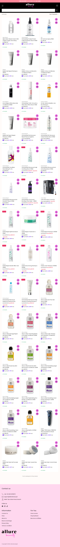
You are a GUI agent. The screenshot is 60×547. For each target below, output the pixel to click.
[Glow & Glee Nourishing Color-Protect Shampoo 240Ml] (49, 386)
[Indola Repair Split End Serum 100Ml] (11, 219)
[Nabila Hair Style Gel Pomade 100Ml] (11, 450)
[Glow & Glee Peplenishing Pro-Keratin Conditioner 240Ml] (30, 386)
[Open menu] (2, 5)
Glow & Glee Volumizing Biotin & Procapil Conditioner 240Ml (29, 334)
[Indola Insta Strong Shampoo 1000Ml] (30, 253)
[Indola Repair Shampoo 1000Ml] (49, 219)
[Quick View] (18, 22)
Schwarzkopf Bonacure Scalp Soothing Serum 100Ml (29, 168)
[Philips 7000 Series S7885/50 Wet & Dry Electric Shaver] (49, 418)
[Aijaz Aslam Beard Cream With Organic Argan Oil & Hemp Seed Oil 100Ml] (11, 26)
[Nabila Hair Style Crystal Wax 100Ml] (30, 450)
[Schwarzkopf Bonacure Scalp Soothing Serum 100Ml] (30, 155)
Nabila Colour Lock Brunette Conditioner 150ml (29, 71)
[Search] (56, 10)
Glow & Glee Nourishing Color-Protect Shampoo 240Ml (49, 398)
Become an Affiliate (36, 518)
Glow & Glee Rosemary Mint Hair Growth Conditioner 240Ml (30, 366)
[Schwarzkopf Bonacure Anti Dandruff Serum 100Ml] (11, 187)
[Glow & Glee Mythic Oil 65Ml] (30, 418)
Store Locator (34, 513)
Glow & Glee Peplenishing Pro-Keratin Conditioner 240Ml (30, 398)
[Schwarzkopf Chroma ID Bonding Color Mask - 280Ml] (30, 187)
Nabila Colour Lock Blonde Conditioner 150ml (48, 71)
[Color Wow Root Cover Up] (49, 187)
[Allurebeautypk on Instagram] (5, 506)
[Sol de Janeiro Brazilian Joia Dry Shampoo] (49, 91)
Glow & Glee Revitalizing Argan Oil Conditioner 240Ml (11, 398)
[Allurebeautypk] (30, 6)
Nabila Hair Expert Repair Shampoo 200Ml (9, 136)
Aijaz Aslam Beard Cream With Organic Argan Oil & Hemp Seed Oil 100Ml (11, 40)
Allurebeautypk (14, 544)
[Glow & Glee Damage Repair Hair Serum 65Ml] (11, 321)
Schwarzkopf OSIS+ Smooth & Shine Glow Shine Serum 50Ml (29, 103)
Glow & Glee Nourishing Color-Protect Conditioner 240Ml (11, 430)
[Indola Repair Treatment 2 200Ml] (30, 219)
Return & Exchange (7, 521)
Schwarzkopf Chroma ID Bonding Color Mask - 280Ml (29, 200)
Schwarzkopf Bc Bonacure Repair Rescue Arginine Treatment (29, 137)
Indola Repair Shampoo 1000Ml (49, 231)
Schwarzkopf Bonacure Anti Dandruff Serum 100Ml (10, 200)
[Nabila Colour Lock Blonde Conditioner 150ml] (49, 59)
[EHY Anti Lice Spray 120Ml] (49, 26)
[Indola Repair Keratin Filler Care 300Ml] (11, 253)
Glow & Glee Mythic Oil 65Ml (29, 430)
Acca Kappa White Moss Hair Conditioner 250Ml (10, 103)
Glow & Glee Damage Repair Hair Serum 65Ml (10, 334)
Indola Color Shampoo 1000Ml (49, 265)
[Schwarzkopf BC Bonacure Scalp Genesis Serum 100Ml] (49, 123)
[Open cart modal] (57, 5)
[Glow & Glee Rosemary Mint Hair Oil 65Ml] (11, 353)
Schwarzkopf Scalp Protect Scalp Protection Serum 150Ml (29, 39)
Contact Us (5, 513)
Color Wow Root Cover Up (48, 199)
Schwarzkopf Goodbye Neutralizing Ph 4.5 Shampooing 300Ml (9, 169)
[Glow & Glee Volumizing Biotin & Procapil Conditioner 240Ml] (30, 321)
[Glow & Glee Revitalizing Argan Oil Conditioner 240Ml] (11, 386)
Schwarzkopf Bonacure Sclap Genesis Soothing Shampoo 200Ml (29, 301)
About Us (4, 518)
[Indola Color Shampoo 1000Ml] (49, 253)
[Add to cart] (18, 19)
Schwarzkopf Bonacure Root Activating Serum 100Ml (48, 168)
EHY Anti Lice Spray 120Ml (47, 39)
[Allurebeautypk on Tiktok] (7, 506)
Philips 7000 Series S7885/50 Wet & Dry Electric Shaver (48, 430)
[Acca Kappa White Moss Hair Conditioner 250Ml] (11, 91)
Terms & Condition (7, 525)
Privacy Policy (5, 523)
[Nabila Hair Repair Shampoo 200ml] (11, 59)
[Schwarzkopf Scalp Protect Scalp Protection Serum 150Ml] (30, 26)
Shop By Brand (34, 516)
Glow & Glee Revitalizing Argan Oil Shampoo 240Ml (49, 366)
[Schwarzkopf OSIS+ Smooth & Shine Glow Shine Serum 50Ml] (30, 91)
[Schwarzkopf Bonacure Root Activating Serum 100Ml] (49, 155)
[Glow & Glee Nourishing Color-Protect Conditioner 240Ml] (11, 418)
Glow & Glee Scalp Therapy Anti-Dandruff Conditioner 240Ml (48, 335)
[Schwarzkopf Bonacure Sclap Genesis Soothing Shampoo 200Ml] (30, 287)
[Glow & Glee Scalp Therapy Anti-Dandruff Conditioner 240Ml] (49, 321)
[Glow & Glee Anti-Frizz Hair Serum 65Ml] (49, 287)
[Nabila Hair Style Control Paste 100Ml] (49, 450)
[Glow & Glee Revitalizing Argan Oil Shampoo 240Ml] (49, 353)
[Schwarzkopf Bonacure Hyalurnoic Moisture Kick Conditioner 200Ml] (11, 287)
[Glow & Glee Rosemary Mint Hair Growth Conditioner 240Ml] (30, 353)
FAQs (3, 516)
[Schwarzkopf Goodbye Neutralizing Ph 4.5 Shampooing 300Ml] (11, 155)
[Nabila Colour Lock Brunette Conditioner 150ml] (30, 59)
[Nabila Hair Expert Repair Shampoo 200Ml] (11, 123)
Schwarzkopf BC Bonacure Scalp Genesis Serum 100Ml (48, 136)
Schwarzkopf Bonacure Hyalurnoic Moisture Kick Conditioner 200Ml (9, 301)
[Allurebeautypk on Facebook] (2, 506)
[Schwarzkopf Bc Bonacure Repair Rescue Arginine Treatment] (30, 123)
